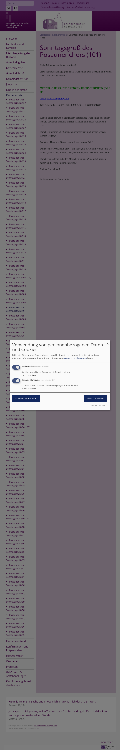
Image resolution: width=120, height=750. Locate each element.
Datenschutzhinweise (75, 358)
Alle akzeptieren (95, 398)
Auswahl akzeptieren (26, 398)
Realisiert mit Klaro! (99, 405)
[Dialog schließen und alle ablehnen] (107, 342)
